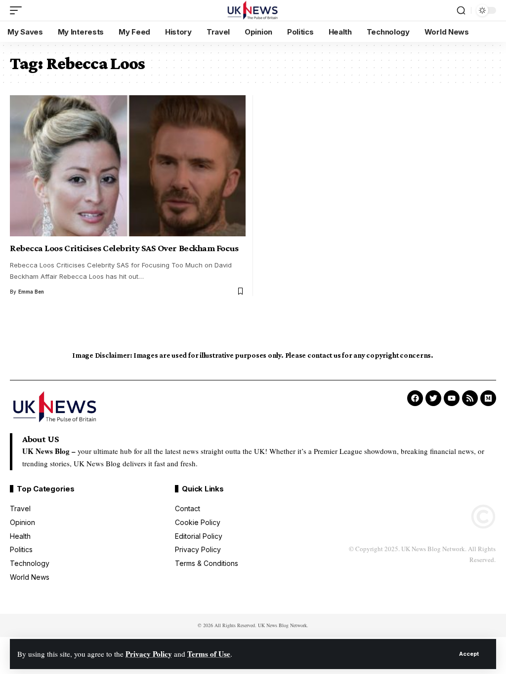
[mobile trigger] (18, 10)
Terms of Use (208, 653)
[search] (461, 10)
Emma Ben (31, 292)
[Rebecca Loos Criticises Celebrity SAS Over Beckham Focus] (128, 165)
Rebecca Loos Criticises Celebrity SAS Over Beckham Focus (124, 248)
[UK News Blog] (253, 10)
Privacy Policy (149, 653)
